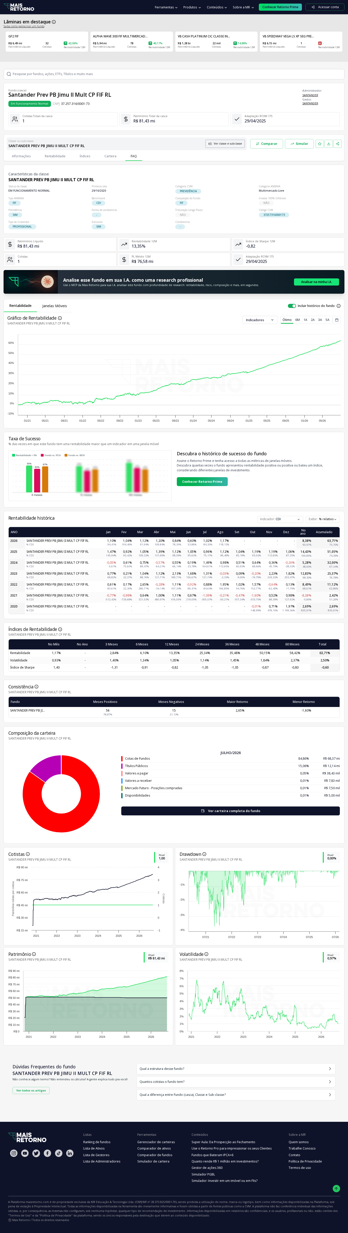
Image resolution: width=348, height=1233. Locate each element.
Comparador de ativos (154, 1148)
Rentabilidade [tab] (20, 305)
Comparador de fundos (154, 1155)
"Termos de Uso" (20, 1215)
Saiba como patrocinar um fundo (24, 26)
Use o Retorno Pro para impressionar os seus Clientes (232, 1148)
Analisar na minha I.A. (316, 282)
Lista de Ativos (93, 1148)
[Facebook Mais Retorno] (47, 1153)
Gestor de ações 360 (207, 1168)
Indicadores (255, 320)
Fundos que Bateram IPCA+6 (212, 1155)
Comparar (269, 143)
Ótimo (287, 320)
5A (327, 320)
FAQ (134, 156)
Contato (294, 1155)
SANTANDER (310, 95)
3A (320, 320)
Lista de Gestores (96, 1155)
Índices (85, 156)
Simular (302, 143)
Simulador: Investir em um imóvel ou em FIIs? (225, 1181)
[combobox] (323, 519)
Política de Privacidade (305, 1161)
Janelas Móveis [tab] (54, 305)
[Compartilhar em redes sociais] (337, 144)
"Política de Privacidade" (56, 1215)
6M (297, 320)
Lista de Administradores (101, 1161)
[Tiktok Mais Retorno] (58, 1153)
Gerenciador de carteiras (156, 1142)
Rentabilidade (55, 156)
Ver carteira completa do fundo (234, 811)
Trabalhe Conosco (302, 1148)
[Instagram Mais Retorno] (14, 1153)
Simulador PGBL (203, 1174)
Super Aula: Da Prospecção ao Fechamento (223, 1142)
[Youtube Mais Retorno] (25, 1153)
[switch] (292, 306)
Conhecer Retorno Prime (202, 481)
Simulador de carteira (153, 1161)
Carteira (110, 156)
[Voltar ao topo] (336, 1188)
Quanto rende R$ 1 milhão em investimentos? (225, 1161)
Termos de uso (300, 1168)
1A (305, 320)
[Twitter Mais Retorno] (36, 1153)
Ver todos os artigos (31, 1090)
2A (313, 320)
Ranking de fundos (96, 1142)
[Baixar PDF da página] (329, 144)
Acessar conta (328, 7)
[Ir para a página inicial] (19, 7)
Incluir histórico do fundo (316, 306)
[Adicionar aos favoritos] (320, 144)
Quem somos (299, 1142)
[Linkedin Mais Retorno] (70, 1153)
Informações (21, 156)
